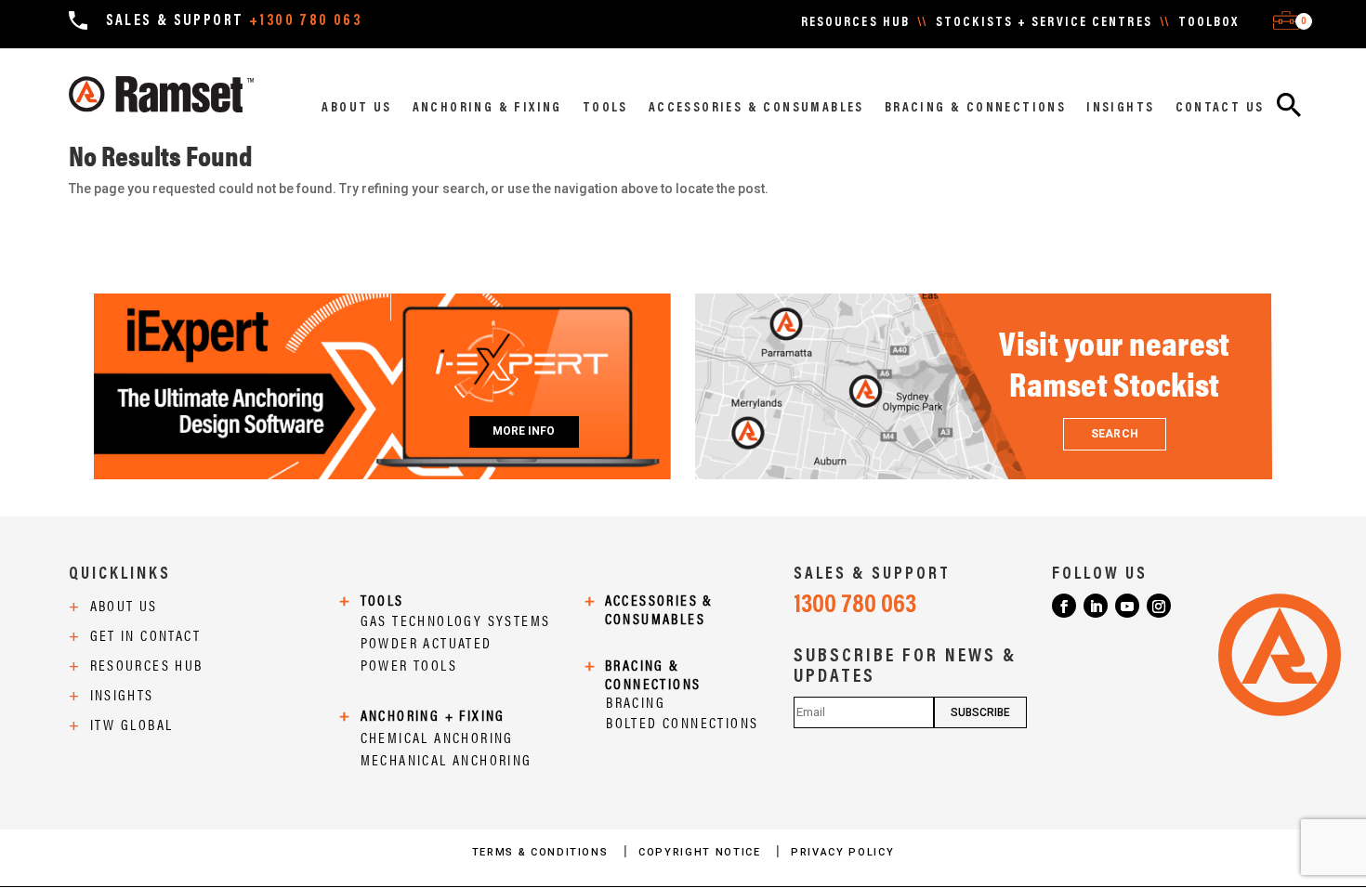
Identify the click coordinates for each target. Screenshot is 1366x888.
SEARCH (1114, 433)
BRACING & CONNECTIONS (975, 108)
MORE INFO (524, 430)
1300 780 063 (855, 606)
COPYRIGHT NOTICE (701, 852)
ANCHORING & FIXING (487, 108)
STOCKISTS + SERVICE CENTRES (1044, 23)
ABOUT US (356, 108)
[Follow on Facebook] (1064, 606)
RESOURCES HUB (855, 23)
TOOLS (605, 108)
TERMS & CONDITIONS (542, 852)
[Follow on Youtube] (1127, 606)
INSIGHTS (1120, 108)
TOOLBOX (1209, 23)
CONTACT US (1220, 108)
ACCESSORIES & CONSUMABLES (756, 108)
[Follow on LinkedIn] (1096, 606)
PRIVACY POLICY (842, 852)
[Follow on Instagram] (1159, 606)
